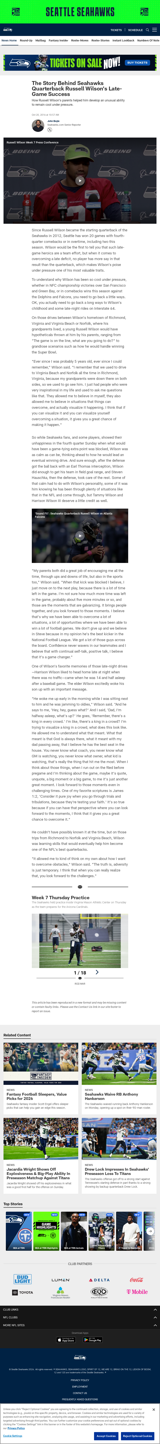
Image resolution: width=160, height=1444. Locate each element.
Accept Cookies (106, 1436)
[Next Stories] (150, 1231)
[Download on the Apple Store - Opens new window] (66, 1340)
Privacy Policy (80, 1380)
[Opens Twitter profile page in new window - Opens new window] (49, 129)
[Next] (97, 972)
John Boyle (53, 121)
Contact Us (80, 1393)
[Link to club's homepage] (7, 28)
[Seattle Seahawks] (80, 1358)
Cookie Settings (12, 1435)
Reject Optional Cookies (137, 1436)
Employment (80, 1386)
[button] (80, 180)
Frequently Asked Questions (80, 1399)
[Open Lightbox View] (80, 952)
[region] (80, 1423)
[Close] (153, 1409)
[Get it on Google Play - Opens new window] (93, 1341)
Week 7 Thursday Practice (61, 897)
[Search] (147, 29)
